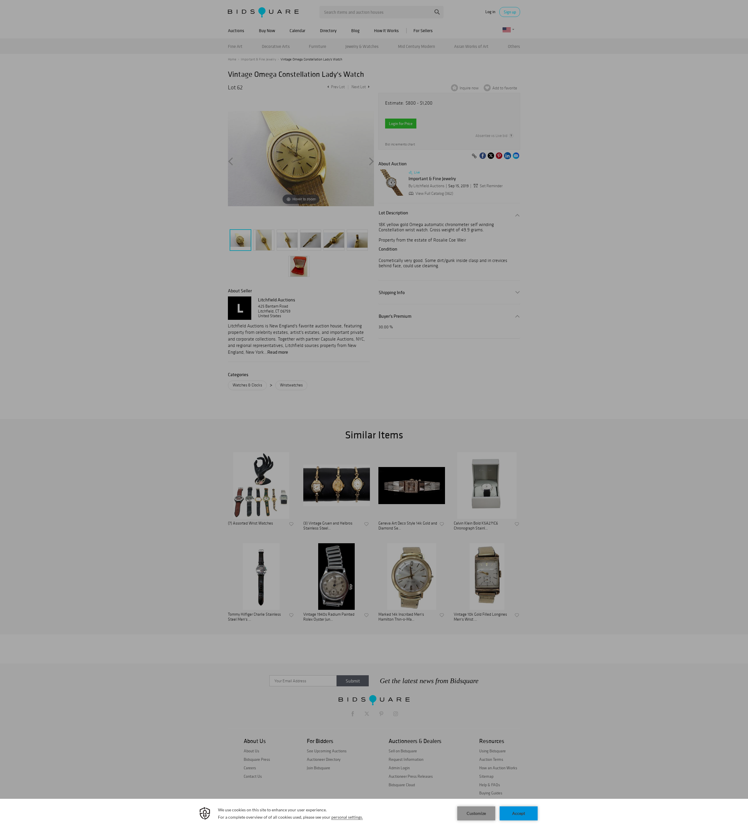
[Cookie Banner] (374, 813)
